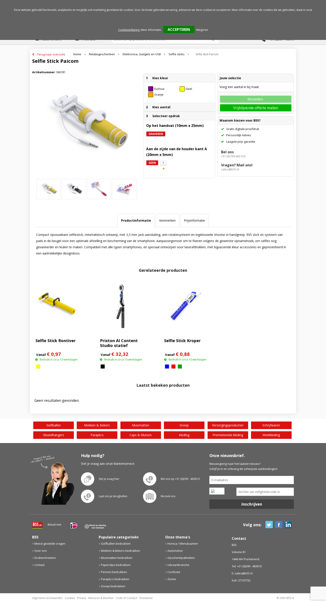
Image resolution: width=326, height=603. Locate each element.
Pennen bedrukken (114, 572)
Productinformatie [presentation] (136, 220)
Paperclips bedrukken (116, 565)
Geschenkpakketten (181, 558)
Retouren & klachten (101, 598)
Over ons (40, 551)
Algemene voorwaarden (47, 598)
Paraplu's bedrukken (115, 579)
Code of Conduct (126, 598)
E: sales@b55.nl (242, 573)
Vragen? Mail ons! (237, 165)
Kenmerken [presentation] (167, 220)
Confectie (173, 572)
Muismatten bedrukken (116, 558)
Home (77, 54)
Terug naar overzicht (51, 54)
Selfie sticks (177, 54)
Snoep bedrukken (113, 586)
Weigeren (202, 30)
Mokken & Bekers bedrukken (120, 551)
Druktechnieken (45, 558)
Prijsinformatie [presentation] (194, 220)
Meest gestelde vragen (49, 544)
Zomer (171, 579)
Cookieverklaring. (129, 30)
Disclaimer (146, 598)
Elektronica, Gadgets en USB (142, 54)
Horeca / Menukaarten (182, 544)
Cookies (70, 598)
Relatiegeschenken (102, 54)
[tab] (136, 220)
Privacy (81, 598)
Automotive (175, 551)
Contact (39, 565)
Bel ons (227, 152)
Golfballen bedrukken (116, 544)
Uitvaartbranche (178, 565)
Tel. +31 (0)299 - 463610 (247, 566)
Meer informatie (151, 30)
